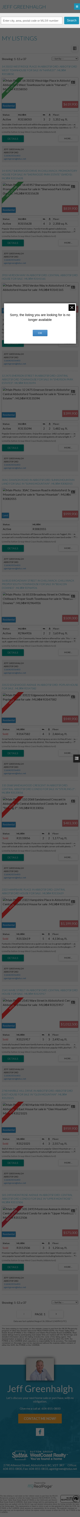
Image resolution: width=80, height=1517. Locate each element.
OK (40, 333)
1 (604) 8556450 (12, 155)
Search (71, 20)
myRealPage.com (40, 1486)
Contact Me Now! (40, 1419)
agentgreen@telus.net (15, 158)
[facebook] (40, 1432)
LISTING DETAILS (13, 138)
